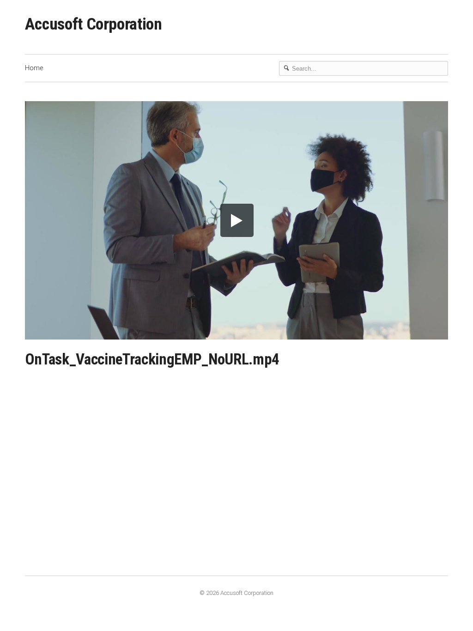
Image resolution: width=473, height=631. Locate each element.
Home (34, 68)
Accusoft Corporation (93, 24)
